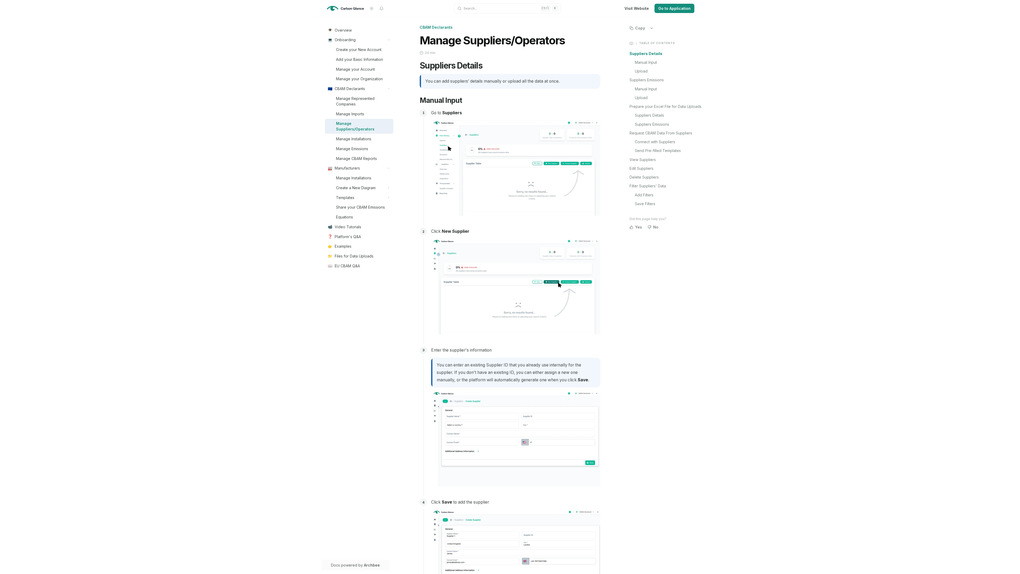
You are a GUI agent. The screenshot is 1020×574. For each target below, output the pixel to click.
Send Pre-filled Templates (658, 150)
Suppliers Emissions (647, 80)
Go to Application (674, 8)
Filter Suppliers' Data (648, 186)
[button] (389, 40)
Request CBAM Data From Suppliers (661, 133)
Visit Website (636, 8)
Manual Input (646, 62)
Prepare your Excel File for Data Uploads (666, 106)
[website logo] (345, 8)
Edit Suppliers (641, 168)
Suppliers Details (646, 53)
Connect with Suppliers (655, 142)
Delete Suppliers (644, 177)
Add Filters (644, 195)
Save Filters (645, 203)
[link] (359, 30)
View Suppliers (643, 159)
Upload (641, 71)
